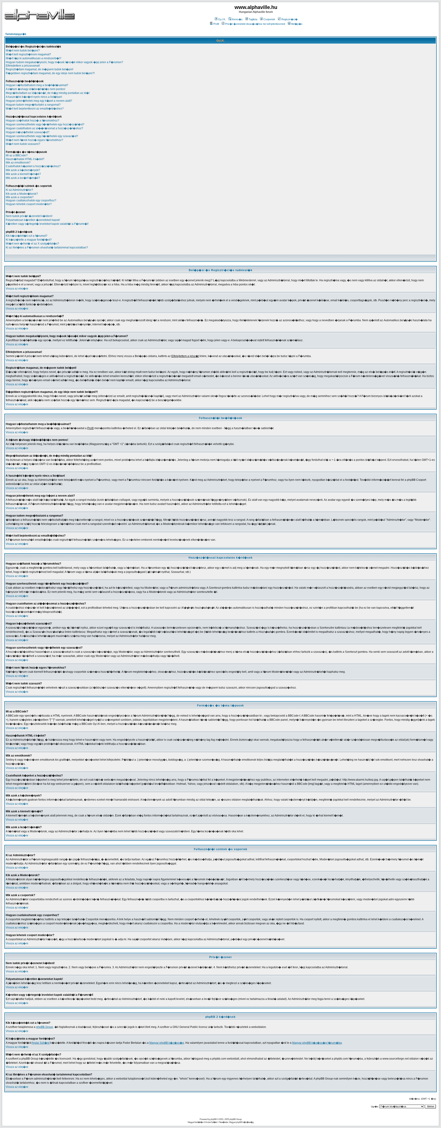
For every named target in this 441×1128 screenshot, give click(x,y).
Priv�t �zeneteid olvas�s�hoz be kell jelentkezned (255, 24)
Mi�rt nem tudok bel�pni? (23, 50)
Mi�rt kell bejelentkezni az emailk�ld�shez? (35, 108)
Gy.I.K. (222, 19)
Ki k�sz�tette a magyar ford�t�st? (29, 239)
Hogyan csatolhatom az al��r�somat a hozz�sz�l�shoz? (44, 128)
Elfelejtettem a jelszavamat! (23, 65)
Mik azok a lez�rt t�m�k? (23, 178)
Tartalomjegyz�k (15, 34)
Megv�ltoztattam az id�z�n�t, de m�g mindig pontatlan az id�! (48, 93)
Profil (216, 24)
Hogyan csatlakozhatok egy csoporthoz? (31, 200)
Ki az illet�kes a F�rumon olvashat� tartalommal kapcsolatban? (47, 247)
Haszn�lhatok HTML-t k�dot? (25, 159)
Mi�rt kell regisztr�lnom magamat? (28, 54)
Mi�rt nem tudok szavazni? (23, 144)
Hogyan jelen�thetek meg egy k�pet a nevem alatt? (39, 100)
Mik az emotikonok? (18, 162)
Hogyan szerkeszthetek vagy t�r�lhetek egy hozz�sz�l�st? (45, 124)
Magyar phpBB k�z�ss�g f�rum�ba (317, 1042)
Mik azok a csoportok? (20, 197)
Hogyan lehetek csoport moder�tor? (29, 204)
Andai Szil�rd (41, 1042)
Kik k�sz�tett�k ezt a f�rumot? (26, 235)
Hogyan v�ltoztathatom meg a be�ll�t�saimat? (37, 85)
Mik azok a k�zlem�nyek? (23, 170)
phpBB (213, 1119)
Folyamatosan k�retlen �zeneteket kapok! (33, 220)
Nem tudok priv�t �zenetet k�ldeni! (29, 216)
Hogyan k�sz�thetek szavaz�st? (27, 132)
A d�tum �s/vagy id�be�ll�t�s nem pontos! (35, 89)
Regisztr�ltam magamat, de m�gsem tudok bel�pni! (39, 69)
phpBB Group (44, 1027)
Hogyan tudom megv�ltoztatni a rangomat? (33, 104)
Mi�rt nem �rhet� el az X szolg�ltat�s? (32, 243)
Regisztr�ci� (289, 19)
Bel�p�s (296, 24)
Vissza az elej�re (17, 288)
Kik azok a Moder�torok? (22, 193)
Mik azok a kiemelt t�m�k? (23, 174)
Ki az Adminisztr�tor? (19, 189)
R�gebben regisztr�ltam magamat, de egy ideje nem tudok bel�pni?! (50, 73)
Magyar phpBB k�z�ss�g (166, 1042)
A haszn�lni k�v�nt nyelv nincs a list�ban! (34, 96)
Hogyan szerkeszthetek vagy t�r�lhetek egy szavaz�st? (42, 136)
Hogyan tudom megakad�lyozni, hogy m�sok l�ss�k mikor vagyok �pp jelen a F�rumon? (64, 62)
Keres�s (237, 19)
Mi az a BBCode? (17, 155)
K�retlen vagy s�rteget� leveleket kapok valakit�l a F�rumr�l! (47, 223)
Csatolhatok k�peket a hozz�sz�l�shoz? (33, 166)
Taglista (253, 19)
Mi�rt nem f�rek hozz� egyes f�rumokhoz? (34, 140)
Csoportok (269, 19)
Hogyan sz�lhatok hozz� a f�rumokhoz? (32, 120)
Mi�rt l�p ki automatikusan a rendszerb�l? (33, 58)
